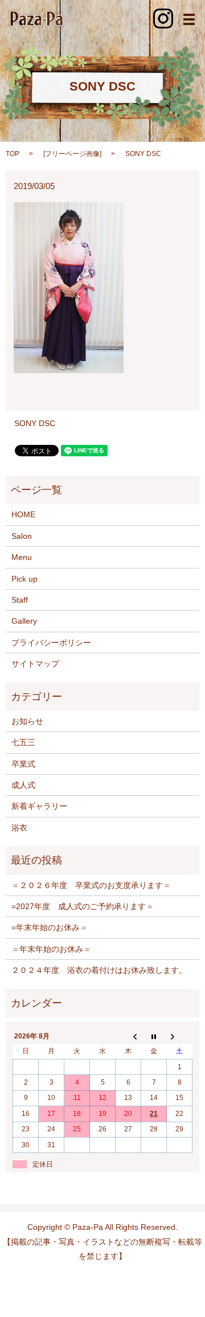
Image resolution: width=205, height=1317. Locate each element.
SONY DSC (34, 423)
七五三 (23, 742)
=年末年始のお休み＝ (49, 927)
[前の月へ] (128, 1036)
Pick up (24, 578)
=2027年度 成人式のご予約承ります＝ (82, 906)
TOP (12, 154)
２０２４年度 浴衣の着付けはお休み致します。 (99, 970)
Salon (21, 536)
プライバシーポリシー (51, 642)
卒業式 (23, 763)
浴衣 (19, 827)
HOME (23, 514)
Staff (19, 599)
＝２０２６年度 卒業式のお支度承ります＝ (91, 885)
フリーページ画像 (72, 154)
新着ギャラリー (39, 806)
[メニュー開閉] (189, 19)
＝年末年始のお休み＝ (51, 949)
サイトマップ (35, 663)
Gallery (24, 620)
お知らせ (27, 721)
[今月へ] (154, 1036)
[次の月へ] (179, 1036)
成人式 (23, 785)
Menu (21, 557)
